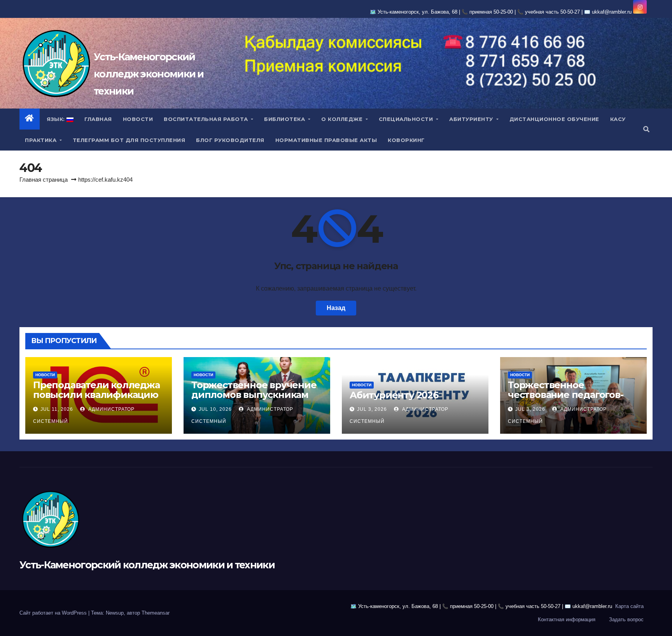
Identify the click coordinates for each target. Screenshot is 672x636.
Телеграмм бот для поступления (129, 140)
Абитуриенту (472, 119)
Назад (336, 308)
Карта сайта (629, 606)
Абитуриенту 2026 (394, 395)
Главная (98, 119)
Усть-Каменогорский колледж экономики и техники (149, 74)
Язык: (56, 119)
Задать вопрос (626, 619)
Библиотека (285, 119)
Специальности (407, 119)
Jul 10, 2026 (215, 409)
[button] (646, 129)
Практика (41, 140)
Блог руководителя (230, 140)
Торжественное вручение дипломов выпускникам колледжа (254, 394)
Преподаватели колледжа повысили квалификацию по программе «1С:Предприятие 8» (96, 399)
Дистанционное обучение (554, 119)
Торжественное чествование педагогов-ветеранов (565, 394)
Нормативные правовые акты (326, 140)
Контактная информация (566, 619)
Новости (138, 119)
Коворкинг (406, 140)
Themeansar (156, 613)
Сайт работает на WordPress (53, 613)
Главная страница (43, 179)
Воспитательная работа (207, 119)
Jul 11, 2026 (56, 409)
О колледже (342, 119)
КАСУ (618, 119)
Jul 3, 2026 (372, 409)
